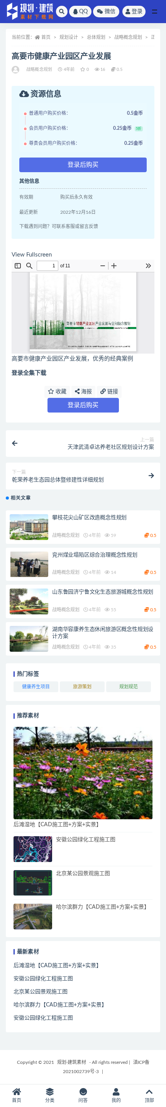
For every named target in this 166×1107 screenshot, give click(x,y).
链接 (112, 391)
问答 (83, 1100)
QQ (83, 11)
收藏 (60, 391)
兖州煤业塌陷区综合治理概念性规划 (94, 555)
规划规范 (128, 686)
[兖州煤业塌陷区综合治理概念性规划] (29, 564)
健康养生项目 (36, 686)
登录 (137, 11)
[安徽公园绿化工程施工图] (33, 849)
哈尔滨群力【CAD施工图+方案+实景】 (102, 907)
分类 (49, 1100)
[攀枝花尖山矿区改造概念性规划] (29, 527)
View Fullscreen (32, 255)
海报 (86, 391)
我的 (116, 1100)
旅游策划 (82, 686)
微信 (110, 11)
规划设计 (68, 37)
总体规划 (96, 37)
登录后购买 (83, 165)
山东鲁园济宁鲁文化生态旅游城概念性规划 (102, 592)
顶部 (149, 1100)
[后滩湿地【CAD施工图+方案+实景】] (83, 773)
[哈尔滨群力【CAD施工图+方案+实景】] (33, 916)
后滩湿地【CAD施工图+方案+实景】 (58, 824)
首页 (46, 37)
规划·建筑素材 (71, 1062)
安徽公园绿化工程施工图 (85, 839)
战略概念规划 (128, 37)
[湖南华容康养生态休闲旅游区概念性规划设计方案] (29, 639)
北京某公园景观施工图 (83, 873)
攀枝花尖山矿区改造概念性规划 (89, 517)
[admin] (16, 70)
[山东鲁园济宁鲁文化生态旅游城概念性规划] (29, 601)
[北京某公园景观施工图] (33, 883)
